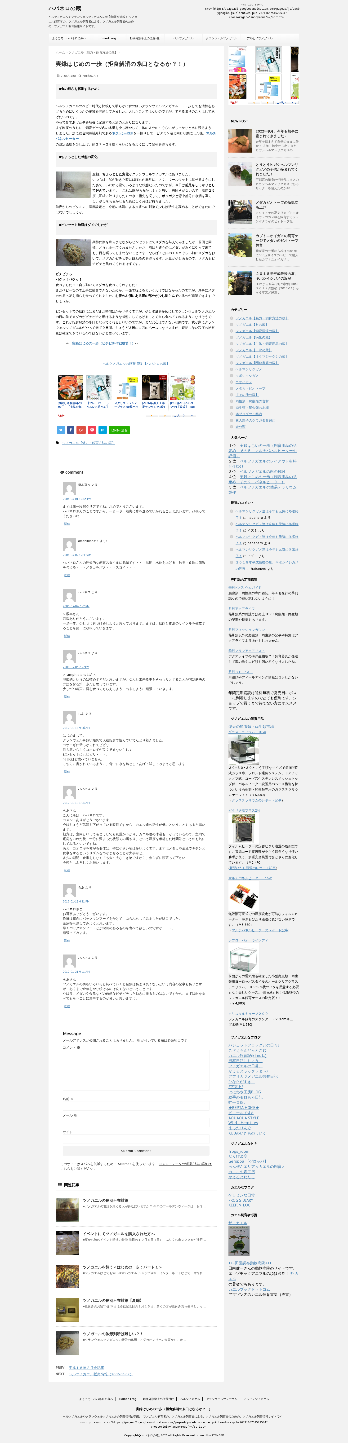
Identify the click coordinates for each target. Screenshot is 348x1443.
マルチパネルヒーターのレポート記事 (260, 930)
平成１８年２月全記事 (86, 1367)
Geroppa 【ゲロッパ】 (248, 1161)
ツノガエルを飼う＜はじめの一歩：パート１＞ (122, 1267)
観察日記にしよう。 (245, 1060)
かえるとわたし (241, 1177)
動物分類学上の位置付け (145, 38)
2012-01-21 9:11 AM (76, 971)
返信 (67, 524)
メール (70, 1115)
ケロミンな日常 (241, 1195)
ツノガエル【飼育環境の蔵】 (257, 331)
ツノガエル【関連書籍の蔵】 (257, 363)
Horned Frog (107, 38)
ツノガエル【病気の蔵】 (254, 337)
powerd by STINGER (210, 1435)
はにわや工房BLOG (244, 1092)
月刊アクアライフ (241, 609)
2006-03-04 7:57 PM (76, 667)
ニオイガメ (244, 382)
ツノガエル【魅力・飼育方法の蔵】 (88, 443)
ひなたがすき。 (241, 1081)
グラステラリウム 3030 (247, 732)
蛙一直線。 (237, 1102)
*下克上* (235, 1086)
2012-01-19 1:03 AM (76, 803)
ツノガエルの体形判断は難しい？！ (113, 1333)
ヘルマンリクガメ (249, 369)
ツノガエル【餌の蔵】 (252, 324)
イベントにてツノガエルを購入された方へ (119, 1233)
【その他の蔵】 (247, 395)
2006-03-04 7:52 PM (76, 606)
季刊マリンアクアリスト (246, 651)
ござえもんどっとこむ (247, 1050)
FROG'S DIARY (240, 1200)
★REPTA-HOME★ (243, 1107)
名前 (68, 1099)
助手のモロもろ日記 (245, 1097)
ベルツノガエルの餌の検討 (262, 471)
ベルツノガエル (183, 38)
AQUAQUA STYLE (243, 1118)
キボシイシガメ (247, 376)
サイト (68, 1132)
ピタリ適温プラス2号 (244, 810)
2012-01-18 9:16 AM (76, 728)
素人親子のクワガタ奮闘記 (255, 420)
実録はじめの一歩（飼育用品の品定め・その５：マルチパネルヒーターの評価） (262, 450)
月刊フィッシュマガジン (246, 630)
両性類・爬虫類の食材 (252, 401)
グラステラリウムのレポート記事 (256, 800)
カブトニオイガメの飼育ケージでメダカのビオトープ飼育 (277, 240)
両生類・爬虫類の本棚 (252, 407)
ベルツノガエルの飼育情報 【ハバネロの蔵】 (136, 363)
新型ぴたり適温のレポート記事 (252, 868)
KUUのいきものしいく (247, 1133)
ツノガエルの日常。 (245, 1066)
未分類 (240, 427)
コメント (71, 1047)
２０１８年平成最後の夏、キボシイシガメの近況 (277, 276)
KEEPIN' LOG (239, 1205)
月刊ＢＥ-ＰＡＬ (240, 672)
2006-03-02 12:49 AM (77, 555)
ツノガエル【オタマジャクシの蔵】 (262, 356)
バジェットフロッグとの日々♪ (254, 1045)
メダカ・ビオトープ (250, 388)
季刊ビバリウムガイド (245, 587)
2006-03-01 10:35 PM (77, 499)
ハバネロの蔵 (65, 8)
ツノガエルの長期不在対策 (105, 1200)
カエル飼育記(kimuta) (247, 1055)
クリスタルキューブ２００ (248, 1014)
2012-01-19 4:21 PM (76, 901)
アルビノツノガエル (259, 38)
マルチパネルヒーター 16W (250, 878)
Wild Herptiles (243, 1122)
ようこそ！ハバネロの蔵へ (69, 38)
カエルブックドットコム (249, 1289)
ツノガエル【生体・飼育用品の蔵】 (262, 344)
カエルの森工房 (241, 1171)
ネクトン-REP (122, 133)
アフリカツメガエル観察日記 (253, 1076)
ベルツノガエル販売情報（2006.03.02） (101, 1374)
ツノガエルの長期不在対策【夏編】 (113, 1300)
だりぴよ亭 (237, 1156)
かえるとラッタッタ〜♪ (248, 1071)
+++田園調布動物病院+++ (250, 1263)
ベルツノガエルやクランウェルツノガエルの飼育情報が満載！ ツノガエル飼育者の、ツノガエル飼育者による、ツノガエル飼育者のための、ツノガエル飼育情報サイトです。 (174, 1416)
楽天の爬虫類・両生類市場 (251, 726)
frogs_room (239, 1151)
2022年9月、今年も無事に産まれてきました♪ (277, 133)
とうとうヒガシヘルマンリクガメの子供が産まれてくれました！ (277, 169)
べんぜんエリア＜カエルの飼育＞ (256, 1166)
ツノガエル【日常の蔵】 (254, 350)
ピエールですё (241, 1112)
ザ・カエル (237, 1222)
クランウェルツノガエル (221, 38)
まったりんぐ (239, 1128)
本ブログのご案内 (249, 414)
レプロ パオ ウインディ (248, 940)
